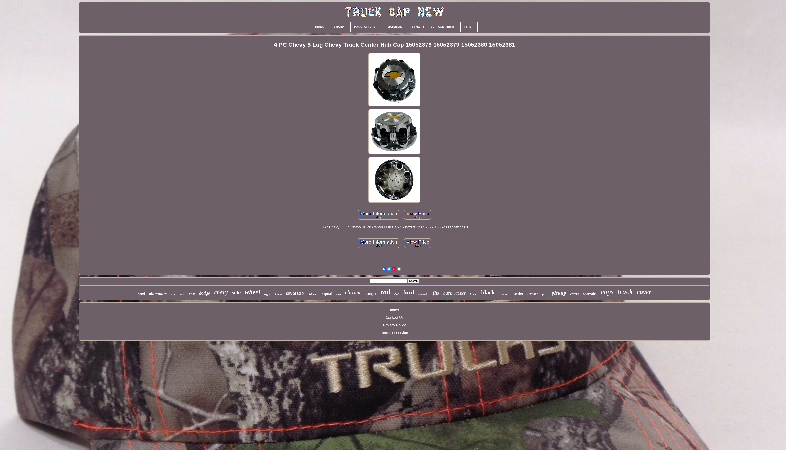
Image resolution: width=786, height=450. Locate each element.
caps (607, 292)
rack (173, 294)
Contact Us (394, 318)
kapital (326, 293)
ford (408, 292)
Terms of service (394, 333)
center (518, 293)
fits (436, 293)
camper (371, 294)
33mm (278, 294)
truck (625, 292)
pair (545, 294)
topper (267, 294)
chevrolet (590, 293)
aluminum (158, 293)
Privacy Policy (394, 325)
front (192, 294)
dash (396, 294)
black (488, 292)
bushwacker (454, 293)
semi (141, 293)
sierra (338, 295)
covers (574, 294)
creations (504, 294)
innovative (423, 294)
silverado (295, 293)
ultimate (312, 294)
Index (394, 310)
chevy (221, 292)
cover (644, 292)
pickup (559, 293)
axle (182, 294)
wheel (252, 292)
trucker (532, 294)
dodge (204, 293)
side (236, 293)
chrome (353, 292)
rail (385, 292)
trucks (473, 294)
